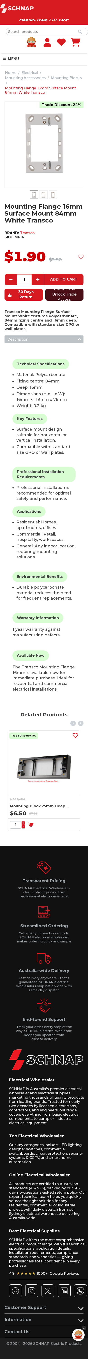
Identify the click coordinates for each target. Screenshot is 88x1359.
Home (10, 73)
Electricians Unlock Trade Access (64, 295)
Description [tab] (17, 339)
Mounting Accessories (25, 78)
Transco (27, 233)
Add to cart (63, 279)
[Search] (80, 32)
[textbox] (47, 31)
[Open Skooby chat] (78, 1335)
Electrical (29, 73)
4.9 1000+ (44, 1273)
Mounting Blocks (66, 78)
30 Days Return (26, 294)
